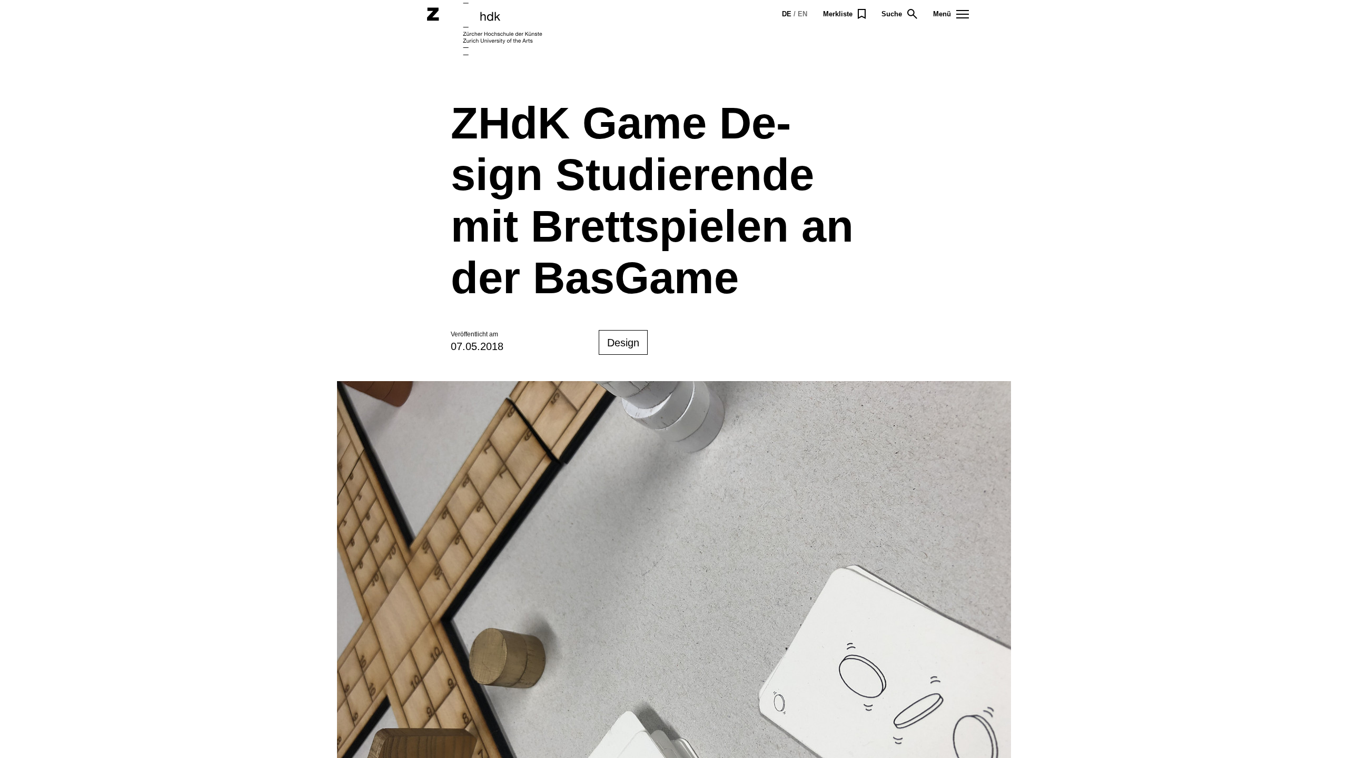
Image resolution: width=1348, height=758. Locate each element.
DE (786, 14)
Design (623, 342)
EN (802, 14)
